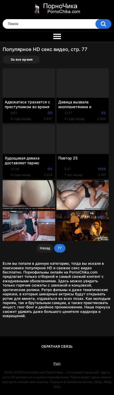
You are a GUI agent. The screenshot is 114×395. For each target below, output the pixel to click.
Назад (45, 248)
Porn (57, 363)
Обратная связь (57, 346)
